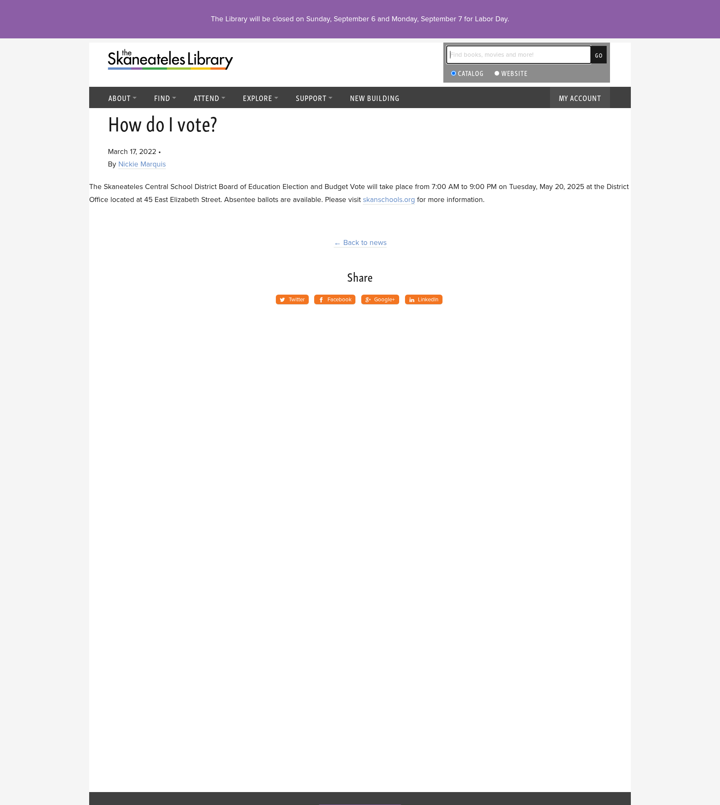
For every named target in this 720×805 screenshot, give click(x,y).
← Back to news (360, 242)
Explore (257, 97)
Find (162, 97)
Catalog (470, 72)
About (119, 97)
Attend (207, 97)
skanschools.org (389, 199)
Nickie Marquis (142, 164)
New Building (375, 97)
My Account (580, 97)
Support (311, 97)
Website (514, 72)
